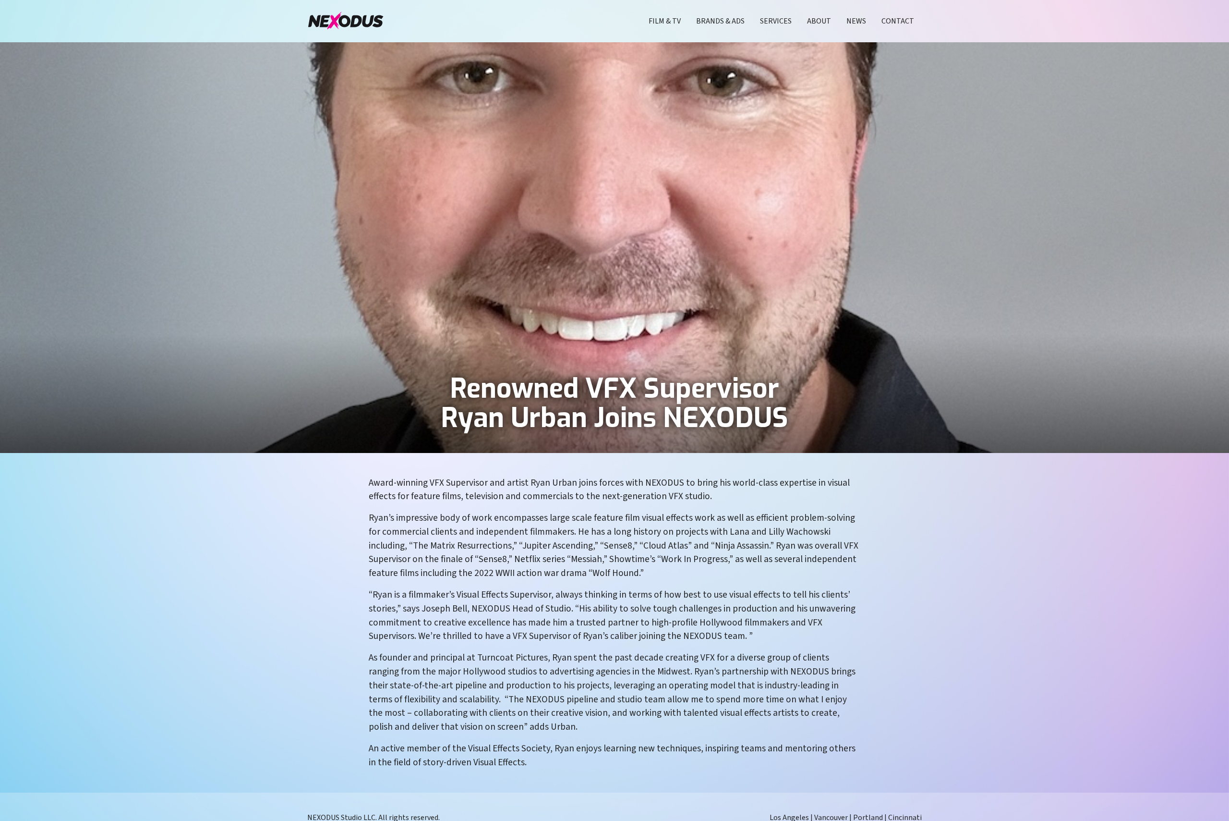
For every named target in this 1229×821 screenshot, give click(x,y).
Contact (897, 21)
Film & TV (665, 21)
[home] (345, 21)
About (819, 21)
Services (776, 21)
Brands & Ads (720, 21)
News (856, 21)
